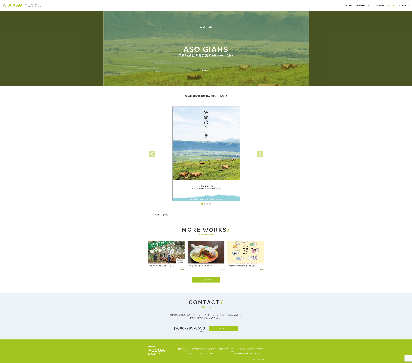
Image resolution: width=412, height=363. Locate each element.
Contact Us (223, 328)
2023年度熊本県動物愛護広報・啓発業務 (241, 266)
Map (184, 351)
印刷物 (181, 269)
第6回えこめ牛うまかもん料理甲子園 (200, 266)
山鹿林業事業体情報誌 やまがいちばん (161, 266)
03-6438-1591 (239, 354)
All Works (206, 280)
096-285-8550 (191, 328)
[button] (152, 153)
